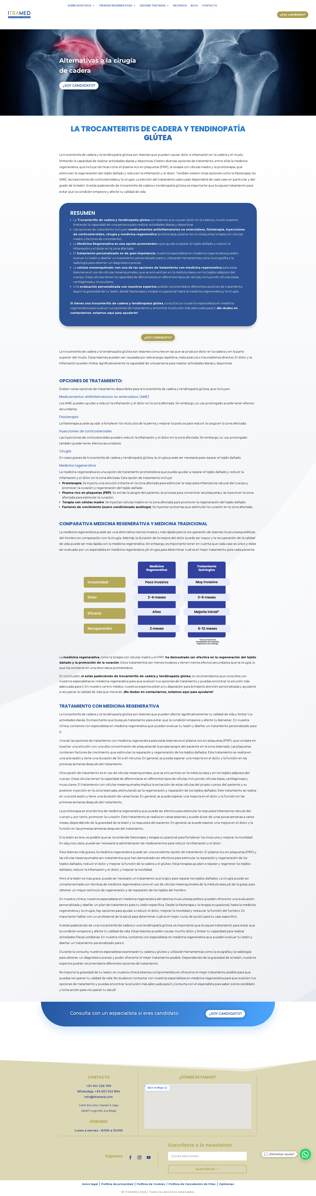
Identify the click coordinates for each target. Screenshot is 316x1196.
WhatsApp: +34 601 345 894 (98, 1091)
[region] (158, 1185)
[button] (305, 1154)
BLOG (194, 5)
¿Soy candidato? (292, 14)
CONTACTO (209, 5)
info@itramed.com (98, 1097)
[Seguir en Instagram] (139, 1157)
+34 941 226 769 (98, 1086)
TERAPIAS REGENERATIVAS (115, 5)
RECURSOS (180, 5)
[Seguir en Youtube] (148, 1157)
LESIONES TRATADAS (152, 5)
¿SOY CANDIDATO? (79, 86)
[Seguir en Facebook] (130, 1157)
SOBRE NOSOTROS (79, 5)
